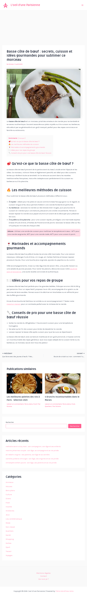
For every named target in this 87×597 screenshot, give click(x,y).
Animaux (9, 482)
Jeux (8, 515)
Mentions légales (43, 573)
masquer (22, 138)
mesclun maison (14, 304)
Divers (8, 498)
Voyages (9, 555)
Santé (8, 535)
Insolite (9, 507)
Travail (8, 551)
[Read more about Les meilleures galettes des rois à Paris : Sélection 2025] (24, 383)
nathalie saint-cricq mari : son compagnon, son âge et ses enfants (33, 446)
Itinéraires (10, 511)
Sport (8, 547)
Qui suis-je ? (43, 579)
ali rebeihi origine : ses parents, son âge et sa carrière (28, 455)
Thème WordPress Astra (64, 591)
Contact (43, 576)
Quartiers (48, 406)
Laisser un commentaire (15, 404)
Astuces (9, 486)
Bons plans (29, 404)
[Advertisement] (43, 26)
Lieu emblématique (14, 519)
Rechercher (10, 422)
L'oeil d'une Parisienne (25, 5)
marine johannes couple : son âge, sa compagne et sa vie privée (32, 450)
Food (35, 404)
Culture (9, 494)
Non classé (10, 527)
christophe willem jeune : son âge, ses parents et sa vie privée (31, 463)
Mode (8, 523)
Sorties (8, 543)
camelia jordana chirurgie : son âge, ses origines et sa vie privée (32, 459)
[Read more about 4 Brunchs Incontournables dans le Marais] (62, 383)
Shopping (10, 539)
